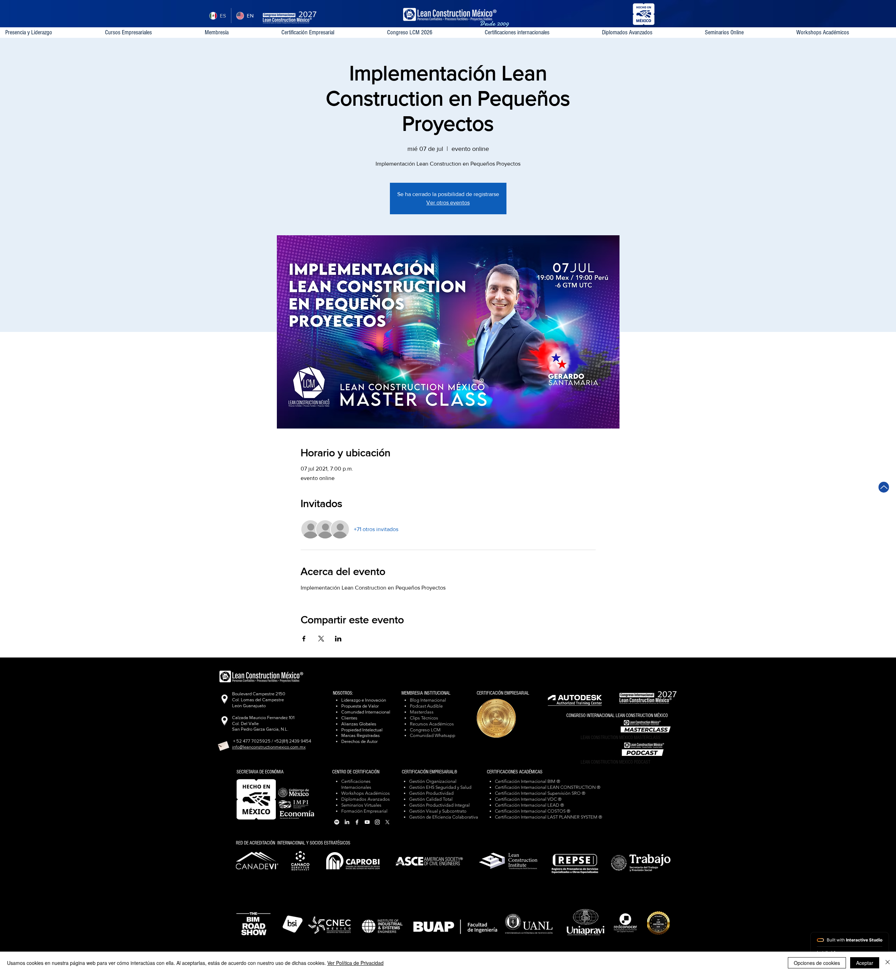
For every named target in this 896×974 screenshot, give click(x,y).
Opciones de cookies (817, 962)
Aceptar (864, 962)
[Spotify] (336, 822)
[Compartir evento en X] (321, 638)
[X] (387, 822)
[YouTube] (367, 822)
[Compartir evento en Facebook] (304, 638)
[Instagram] (377, 822)
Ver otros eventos (448, 203)
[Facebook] (357, 822)
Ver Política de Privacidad (355, 962)
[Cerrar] (887, 962)
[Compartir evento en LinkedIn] (338, 638)
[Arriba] (883, 487)
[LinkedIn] (347, 822)
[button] (537, 32)
